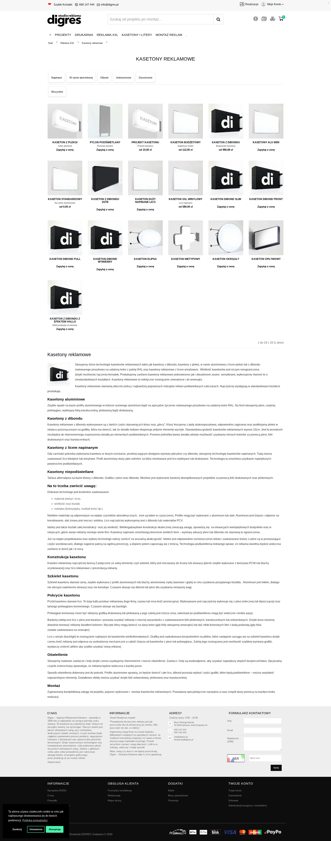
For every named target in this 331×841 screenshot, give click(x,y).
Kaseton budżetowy (185, 142)
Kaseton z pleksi (64, 142)
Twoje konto (235, 790)
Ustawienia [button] (35, 829)
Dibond (104, 77)
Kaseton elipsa (145, 258)
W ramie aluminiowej (81, 77)
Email (230, 730)
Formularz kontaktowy (120, 790)
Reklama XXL (67, 43)
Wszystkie (57, 91)
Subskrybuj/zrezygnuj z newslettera (247, 805)
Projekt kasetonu (145, 142)
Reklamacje (114, 795)
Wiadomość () (233, 740)
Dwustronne (145, 77)
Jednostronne (123, 77)
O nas (50, 795)
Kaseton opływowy (266, 258)
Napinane (56, 77)
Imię (229, 721)
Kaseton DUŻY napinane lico (145, 200)
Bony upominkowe (178, 795)
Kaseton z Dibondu (226, 142)
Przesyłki (52, 800)
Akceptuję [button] (55, 829)
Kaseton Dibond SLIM (225, 199)
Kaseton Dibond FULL (65, 258)
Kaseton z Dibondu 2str (105, 200)
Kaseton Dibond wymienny (105, 260)
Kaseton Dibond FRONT (266, 199)
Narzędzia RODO (56, 790)
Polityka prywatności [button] (35, 820)
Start (50, 43)
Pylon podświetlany (105, 142)
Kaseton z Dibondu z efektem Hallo (65, 320)
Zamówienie (235, 795)
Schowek (233, 800)
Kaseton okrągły (226, 258)
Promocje (173, 800)
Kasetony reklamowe (92, 43)
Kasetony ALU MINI (266, 142)
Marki (171, 790)
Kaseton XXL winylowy (185, 199)
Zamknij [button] (17, 829)
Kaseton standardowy (65, 199)
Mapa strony (114, 800)
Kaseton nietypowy (185, 258)
